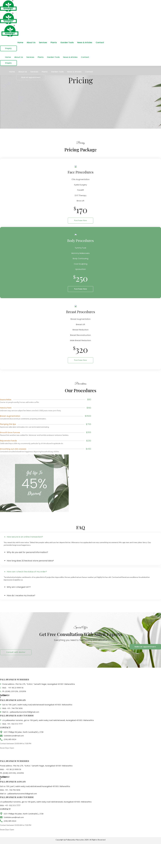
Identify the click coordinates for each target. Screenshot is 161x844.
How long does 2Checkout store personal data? (30, 560)
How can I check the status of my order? (27, 571)
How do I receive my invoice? (21, 595)
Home (20, 42)
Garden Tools (67, 42)
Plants (54, 42)
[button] (80, 537)
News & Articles (84, 42)
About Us (31, 42)
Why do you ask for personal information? (27, 552)
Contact (100, 42)
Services (43, 42)
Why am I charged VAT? (19, 587)
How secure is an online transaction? (25, 536)
